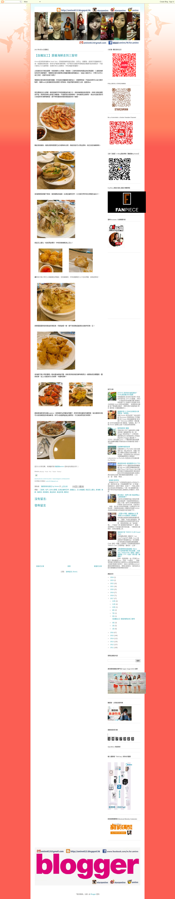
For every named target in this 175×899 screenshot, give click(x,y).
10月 (114, 607)
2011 (112, 647)
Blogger (93, 894)
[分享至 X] (78, 486)
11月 (114, 604)
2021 (112, 586)
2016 (112, 632)
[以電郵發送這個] (73, 486)
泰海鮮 (98, 490)
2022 (112, 583)
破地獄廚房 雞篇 (123, 428)
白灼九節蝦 (53, 490)
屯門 (46, 490)
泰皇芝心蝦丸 (90, 490)
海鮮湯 (39, 492)
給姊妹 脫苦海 (114, 480)
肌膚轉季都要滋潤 (124, 447)
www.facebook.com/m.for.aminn (43, 478)
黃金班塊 (60, 492)
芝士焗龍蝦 (81, 490)
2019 (112, 592)
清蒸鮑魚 (46, 492)
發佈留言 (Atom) (71, 572)
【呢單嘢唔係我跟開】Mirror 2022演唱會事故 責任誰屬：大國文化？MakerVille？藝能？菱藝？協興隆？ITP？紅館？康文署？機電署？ (129, 552)
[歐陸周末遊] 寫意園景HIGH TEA (129, 463)
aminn (59, 466)
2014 (112, 638)
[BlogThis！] (76, 486)
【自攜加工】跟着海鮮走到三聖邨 (123, 619)
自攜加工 (73, 490)
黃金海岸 (53, 492)
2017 (112, 598)
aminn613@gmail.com (52, 481)
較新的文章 (40, 566)
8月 (113, 610)
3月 (113, 623)
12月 (114, 601)
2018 (112, 595)
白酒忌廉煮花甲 (63, 490)
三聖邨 (42, 490)
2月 (113, 626)
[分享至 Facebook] (80, 486)
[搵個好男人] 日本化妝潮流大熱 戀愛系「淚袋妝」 (128, 412)
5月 (113, 616)
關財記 (66, 492)
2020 (112, 589)
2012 (112, 644)
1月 (113, 629)
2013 (112, 642)
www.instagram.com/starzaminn (61, 478)
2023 (112, 580)
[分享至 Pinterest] (83, 486)
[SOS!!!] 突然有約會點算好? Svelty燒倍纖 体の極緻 (127, 394)
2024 (112, 577)
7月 (113, 613)
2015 (112, 635)
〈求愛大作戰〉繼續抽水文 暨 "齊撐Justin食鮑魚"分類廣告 (128, 514)
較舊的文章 (98, 566)
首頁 (69, 566)
